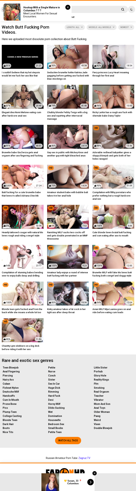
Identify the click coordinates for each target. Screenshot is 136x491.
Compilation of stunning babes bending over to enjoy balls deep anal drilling (22, 274)
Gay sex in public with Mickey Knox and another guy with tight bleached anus (67, 154)
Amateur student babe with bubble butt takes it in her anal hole (67, 194)
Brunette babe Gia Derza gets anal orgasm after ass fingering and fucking (22, 154)
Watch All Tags (68, 440)
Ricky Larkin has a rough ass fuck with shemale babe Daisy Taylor (112, 114)
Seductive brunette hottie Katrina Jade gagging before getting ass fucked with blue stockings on (68, 75)
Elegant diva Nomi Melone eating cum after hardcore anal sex (21, 114)
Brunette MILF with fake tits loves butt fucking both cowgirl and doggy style (112, 274)
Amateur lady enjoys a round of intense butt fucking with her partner (67, 274)
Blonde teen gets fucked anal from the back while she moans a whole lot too (22, 311)
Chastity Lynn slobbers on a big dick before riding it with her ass (20, 347)
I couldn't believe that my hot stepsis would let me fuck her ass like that (21, 74)
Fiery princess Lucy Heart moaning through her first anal (110, 74)
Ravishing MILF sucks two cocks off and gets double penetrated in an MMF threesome (67, 235)
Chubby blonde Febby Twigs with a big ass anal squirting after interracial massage (67, 115)
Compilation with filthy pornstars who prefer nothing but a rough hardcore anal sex (111, 195)
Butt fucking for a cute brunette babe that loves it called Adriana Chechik (21, 194)
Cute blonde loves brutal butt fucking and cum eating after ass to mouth (111, 234)
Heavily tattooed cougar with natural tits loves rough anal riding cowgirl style (22, 234)
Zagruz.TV (84, 458)
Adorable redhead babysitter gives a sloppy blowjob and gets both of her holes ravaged (111, 155)
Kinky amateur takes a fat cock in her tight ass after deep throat (66, 311)
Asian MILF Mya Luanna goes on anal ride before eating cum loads (111, 311)
